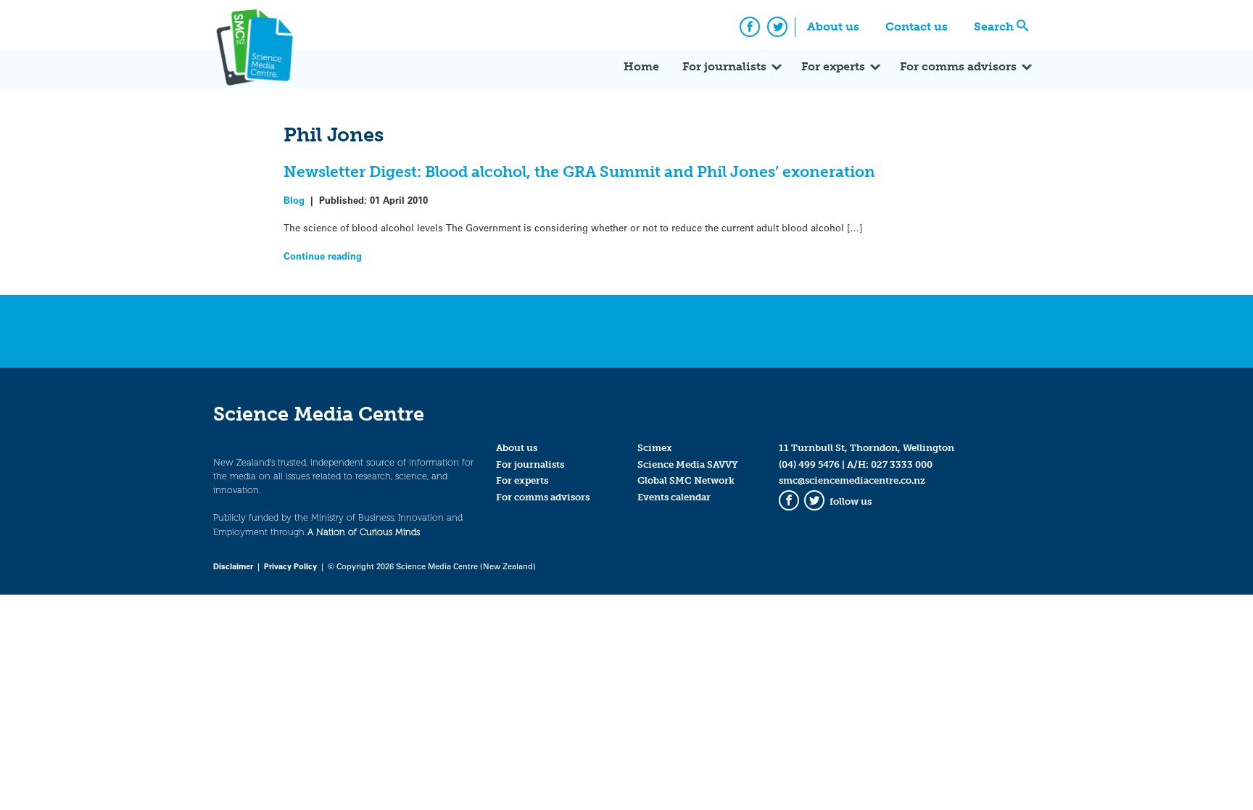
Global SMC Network (686, 480)
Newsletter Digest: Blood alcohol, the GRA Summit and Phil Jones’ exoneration (579, 171)
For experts (833, 66)
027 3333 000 (901, 464)
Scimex (654, 447)
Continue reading (323, 255)
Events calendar (674, 497)
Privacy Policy (290, 566)
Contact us (916, 26)
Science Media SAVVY (687, 464)
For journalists (724, 66)
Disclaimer (233, 566)
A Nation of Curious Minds (363, 531)
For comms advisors (958, 66)
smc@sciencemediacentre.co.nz (852, 480)
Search (994, 26)
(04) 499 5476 (809, 464)
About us (833, 26)
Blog (294, 200)
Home (641, 66)
